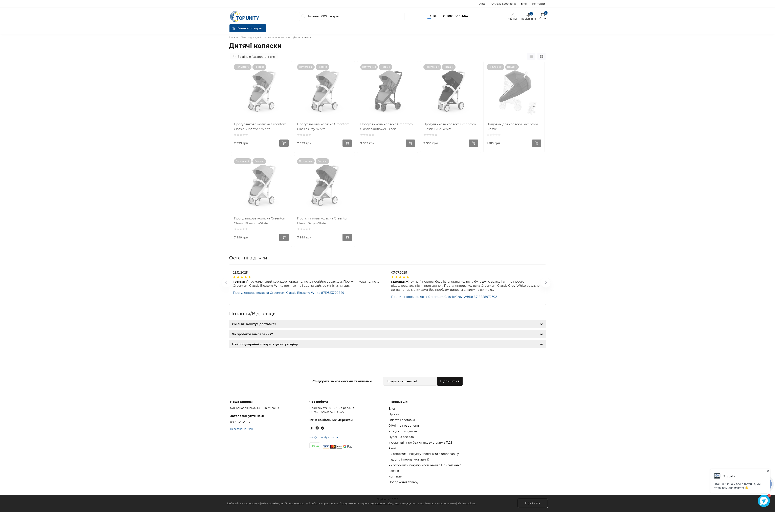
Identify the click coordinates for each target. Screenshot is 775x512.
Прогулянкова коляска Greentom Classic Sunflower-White (260, 126)
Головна (233, 37)
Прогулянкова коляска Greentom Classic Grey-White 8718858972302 (444, 297)
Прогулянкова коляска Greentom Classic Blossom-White (260, 220)
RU (435, 16)
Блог (524, 3)
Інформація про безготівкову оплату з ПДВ (420, 442)
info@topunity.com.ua (323, 437)
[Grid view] (541, 56)
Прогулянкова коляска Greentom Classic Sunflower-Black (386, 126)
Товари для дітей (251, 37)
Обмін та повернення (404, 425)
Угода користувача (403, 431)
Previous (221, 285)
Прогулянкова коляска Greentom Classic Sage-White (323, 220)
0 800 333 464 (455, 16)
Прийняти (532, 503)
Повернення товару (403, 482)
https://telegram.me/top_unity (323, 428)
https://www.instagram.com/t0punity (311, 428)
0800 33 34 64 (240, 422)
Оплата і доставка (503, 3)
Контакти (538, 3)
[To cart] (284, 143)
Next (541, 285)
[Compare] (286, 67)
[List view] (531, 56)
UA (429, 16)
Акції (482, 3)
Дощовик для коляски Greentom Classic (512, 126)
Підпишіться (450, 381)
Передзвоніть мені (241, 428)
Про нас (395, 414)
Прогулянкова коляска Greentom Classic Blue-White (449, 126)
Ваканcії (394, 471)
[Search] (303, 16)
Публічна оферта (401, 437)
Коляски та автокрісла (277, 37)
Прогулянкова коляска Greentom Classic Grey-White (323, 126)
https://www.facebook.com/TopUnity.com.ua (317, 428)
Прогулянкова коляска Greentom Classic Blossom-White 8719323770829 (288, 293)
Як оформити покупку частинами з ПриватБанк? (425, 465)
